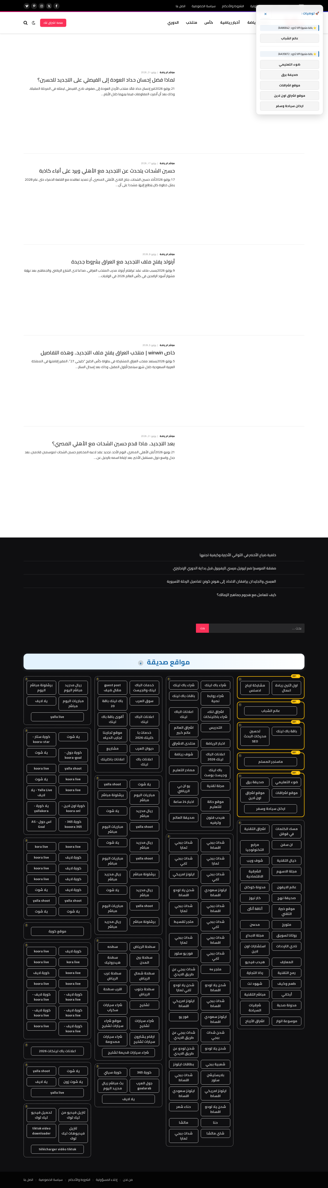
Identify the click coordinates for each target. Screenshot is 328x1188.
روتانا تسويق (286, 935)
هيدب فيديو (255, 962)
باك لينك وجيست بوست (215, 772)
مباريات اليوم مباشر (144, 797)
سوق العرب (144, 701)
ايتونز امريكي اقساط (183, 1003)
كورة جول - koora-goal (73, 755)
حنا (215, 1122)
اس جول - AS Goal (41, 824)
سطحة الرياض (144, 946)
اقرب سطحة (112, 989)
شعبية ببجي (215, 1064)
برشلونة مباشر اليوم (41, 687)
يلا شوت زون (73, 1082)
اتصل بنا (180, 6)
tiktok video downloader (41, 1130)
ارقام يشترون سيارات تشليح (144, 1039)
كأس (208, 22)
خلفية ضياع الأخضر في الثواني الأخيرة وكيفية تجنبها (238, 554)
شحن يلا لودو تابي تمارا (183, 987)
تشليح (144, 1005)
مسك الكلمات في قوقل (286, 831)
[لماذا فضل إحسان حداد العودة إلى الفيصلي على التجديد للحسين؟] (242, 108)
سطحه (112, 946)
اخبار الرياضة (215, 743)
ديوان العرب (144, 748)
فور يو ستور (183, 953)
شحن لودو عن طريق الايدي (183, 1051)
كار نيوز (255, 898)
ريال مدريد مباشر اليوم (73, 687)
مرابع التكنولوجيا (255, 847)
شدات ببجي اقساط (216, 845)
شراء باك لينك (215, 685)
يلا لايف (128, 1099)
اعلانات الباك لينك (183, 714)
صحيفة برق (255, 782)
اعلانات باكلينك (112, 759)
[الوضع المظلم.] (33, 23)
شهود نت (254, 983)
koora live (41, 768)
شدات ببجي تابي (184, 860)
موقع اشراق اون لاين (255, 795)
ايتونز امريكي (183, 874)
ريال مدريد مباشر (144, 813)
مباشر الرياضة (167, 72)
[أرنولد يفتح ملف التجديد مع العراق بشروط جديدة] (242, 290)
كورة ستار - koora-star (41, 739)
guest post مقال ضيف (112, 687)
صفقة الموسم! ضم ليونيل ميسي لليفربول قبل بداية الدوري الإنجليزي (224, 568)
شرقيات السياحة (255, 1007)
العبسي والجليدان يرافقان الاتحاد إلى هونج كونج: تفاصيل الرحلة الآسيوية (221, 581)
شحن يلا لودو (215, 1048)
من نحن (128, 1179)
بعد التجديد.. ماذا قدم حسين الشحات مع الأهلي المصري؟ (113, 443)
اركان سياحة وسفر (270, 809)
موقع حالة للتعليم (215, 804)
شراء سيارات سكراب (112, 1007)
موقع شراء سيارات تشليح (112, 1023)
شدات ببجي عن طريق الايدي (183, 971)
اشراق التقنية (255, 829)
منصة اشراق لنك (53, 22)
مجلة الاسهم (286, 871)
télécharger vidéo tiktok (57, 1149)
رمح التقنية (287, 973)
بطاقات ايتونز (183, 1064)
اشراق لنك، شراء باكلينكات (215, 714)
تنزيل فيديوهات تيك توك (73, 1133)
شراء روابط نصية (215, 698)
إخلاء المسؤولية (106, 1179)
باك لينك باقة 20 (112, 703)
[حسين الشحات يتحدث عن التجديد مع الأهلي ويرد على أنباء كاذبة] (242, 199)
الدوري (173, 22)
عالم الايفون (286, 887)
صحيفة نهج (286, 898)
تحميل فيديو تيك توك (41, 1115)
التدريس (215, 727)
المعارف (286, 962)
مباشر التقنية (255, 994)
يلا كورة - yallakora (41, 808)
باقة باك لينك (286, 731)
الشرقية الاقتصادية (254, 873)
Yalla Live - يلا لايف (41, 792)
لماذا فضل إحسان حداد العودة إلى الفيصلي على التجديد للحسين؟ (106, 80)
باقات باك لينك (183, 696)
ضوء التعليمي (286, 782)
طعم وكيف (286, 983)
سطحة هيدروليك (112, 960)
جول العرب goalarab (144, 1085)
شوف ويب (255, 860)
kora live (41, 846)
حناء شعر (183, 1107)
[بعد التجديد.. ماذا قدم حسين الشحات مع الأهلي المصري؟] (242, 472)
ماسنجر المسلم (270, 761)
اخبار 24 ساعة (183, 802)
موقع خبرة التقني (286, 911)
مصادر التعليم (184, 770)
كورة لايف (73, 857)
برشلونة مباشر (112, 795)
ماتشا (183, 1122)
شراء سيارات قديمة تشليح (128, 1052)
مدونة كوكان (255, 887)
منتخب (191, 22)
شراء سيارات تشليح (144, 1023)
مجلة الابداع (255, 935)
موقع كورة (57, 931)
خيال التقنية (286, 860)
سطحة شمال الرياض (144, 975)
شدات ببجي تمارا (184, 845)
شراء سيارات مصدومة (112, 1039)
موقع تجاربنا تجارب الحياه (112, 735)
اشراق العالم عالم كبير (184, 730)
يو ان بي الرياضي (183, 788)
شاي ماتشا (215, 1133)
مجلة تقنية (215, 786)
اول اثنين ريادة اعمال (286, 687)
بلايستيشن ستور (215, 1077)
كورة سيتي (112, 1072)
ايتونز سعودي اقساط (215, 892)
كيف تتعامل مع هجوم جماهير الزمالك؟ (246, 594)
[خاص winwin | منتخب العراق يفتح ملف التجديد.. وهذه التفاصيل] (242, 381)
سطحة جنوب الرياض (144, 991)
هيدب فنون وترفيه (215, 820)
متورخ (286, 924)
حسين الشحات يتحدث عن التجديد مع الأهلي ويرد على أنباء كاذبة (107, 170)
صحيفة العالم (183, 817)
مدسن (255, 924)
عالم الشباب (270, 711)
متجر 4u (215, 969)
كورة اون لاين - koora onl (73, 808)
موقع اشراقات (286, 793)
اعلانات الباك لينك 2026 (215, 756)
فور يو (183, 1017)
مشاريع (112, 748)
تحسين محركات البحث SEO (255, 736)
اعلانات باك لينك (144, 761)
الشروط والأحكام (233, 6)
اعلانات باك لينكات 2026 (57, 1051)
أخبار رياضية (230, 22)
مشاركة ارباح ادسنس (255, 687)
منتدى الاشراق (183, 743)
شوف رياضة (183, 754)
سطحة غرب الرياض (112, 975)
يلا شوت (144, 784)
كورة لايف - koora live (73, 997)
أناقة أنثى (254, 909)
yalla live (57, 717)
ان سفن (286, 845)
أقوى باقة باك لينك (112, 719)
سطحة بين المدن (144, 960)
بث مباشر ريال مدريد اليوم (112, 1085)
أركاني (286, 994)
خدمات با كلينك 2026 (144, 735)
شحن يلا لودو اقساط (183, 892)
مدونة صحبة (287, 1005)
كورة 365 (144, 1072)
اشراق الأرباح (254, 1021)
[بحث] (26, 22)
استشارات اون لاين (255, 948)
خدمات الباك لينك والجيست (144, 687)
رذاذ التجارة (255, 973)
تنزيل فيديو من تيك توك (73, 1115)
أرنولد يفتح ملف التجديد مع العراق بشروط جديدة (123, 261)
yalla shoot (112, 784)
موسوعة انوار (286, 1021)
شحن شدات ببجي (216, 1035)
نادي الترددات (286, 946)
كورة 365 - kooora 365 (73, 824)
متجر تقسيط (184, 922)
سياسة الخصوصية (204, 6)
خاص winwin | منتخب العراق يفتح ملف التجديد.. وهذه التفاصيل (108, 352)
